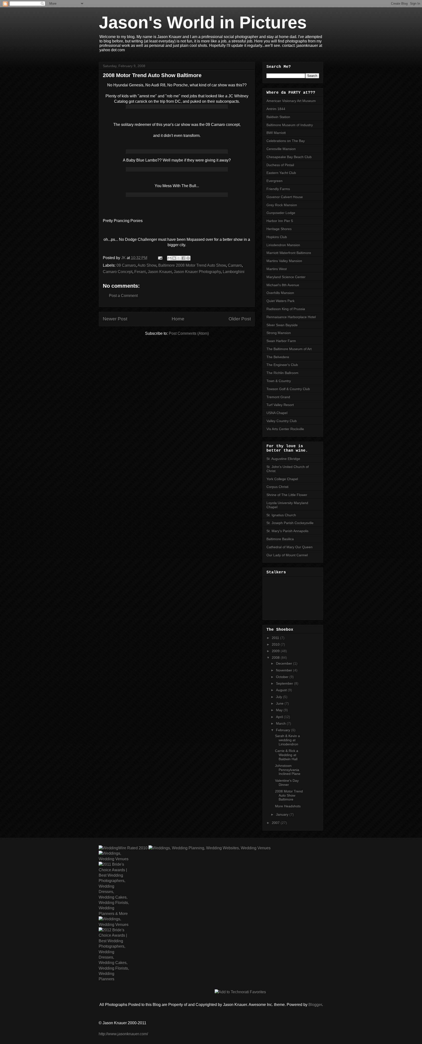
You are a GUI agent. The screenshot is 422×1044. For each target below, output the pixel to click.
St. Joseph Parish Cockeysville (290, 523)
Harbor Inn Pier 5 (279, 221)
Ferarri (140, 272)
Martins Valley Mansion (284, 261)
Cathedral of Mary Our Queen (289, 547)
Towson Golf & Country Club (288, 389)
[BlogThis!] (174, 258)
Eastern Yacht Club (281, 173)
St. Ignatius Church (281, 515)
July (279, 697)
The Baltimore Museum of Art (289, 349)
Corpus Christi (277, 487)
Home (178, 318)
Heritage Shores (279, 229)
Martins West (276, 269)
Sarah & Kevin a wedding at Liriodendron (287, 740)
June (280, 703)
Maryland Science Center (286, 277)
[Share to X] (178, 258)
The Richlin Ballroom (282, 373)
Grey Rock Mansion (281, 205)
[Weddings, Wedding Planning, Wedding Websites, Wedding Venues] (209, 848)
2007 (276, 823)
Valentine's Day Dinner (287, 783)
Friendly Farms (278, 189)
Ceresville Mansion (281, 149)
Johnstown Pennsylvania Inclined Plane (287, 770)
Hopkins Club (276, 237)
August (282, 690)
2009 (276, 651)
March (281, 723)
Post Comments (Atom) (189, 333)
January (282, 814)
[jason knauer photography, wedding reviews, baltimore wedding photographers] (123, 848)
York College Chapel (282, 479)
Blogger (315, 1005)
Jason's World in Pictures (203, 22)
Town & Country (278, 381)
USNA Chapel (276, 413)
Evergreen (274, 181)
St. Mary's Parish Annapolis (287, 531)
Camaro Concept (117, 272)
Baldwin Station (278, 117)
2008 (276, 657)
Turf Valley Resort (280, 405)
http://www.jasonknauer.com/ (123, 1034)
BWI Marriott (276, 133)
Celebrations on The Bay (285, 141)
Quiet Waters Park (280, 301)
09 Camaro (126, 265)
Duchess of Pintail (280, 165)
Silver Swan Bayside (282, 325)
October (282, 677)
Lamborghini (233, 272)
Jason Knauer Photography (197, 272)
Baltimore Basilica (280, 539)
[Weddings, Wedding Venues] (114, 856)
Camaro (235, 265)
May (280, 710)
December (284, 663)
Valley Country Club (281, 421)
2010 (276, 644)
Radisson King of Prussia (285, 309)
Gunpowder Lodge (280, 213)
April (280, 717)
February (283, 730)
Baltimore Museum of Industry (289, 125)
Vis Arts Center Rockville (285, 429)
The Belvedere (277, 357)
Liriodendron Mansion (283, 245)
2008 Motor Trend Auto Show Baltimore (289, 795)
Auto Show (146, 265)
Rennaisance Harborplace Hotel (291, 317)
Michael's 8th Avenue (282, 285)
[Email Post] (159, 258)
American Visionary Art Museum (291, 101)
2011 (276, 638)
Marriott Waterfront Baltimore (288, 253)
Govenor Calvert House (284, 197)
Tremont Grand (278, 397)
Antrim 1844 (275, 109)
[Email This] (169, 258)
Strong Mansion (278, 333)
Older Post (240, 318)
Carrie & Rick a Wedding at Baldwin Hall (286, 755)
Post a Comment (123, 296)
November (284, 670)
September (285, 683)
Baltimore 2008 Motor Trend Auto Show (192, 265)
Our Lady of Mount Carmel (287, 555)
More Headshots (288, 806)
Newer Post (115, 318)
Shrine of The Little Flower (286, 495)
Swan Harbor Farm (281, 341)
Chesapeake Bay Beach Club (289, 157)
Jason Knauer (160, 272)
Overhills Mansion (280, 293)
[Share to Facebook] (183, 258)
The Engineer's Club (282, 365)
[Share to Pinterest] (188, 258)
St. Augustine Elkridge (283, 459)
